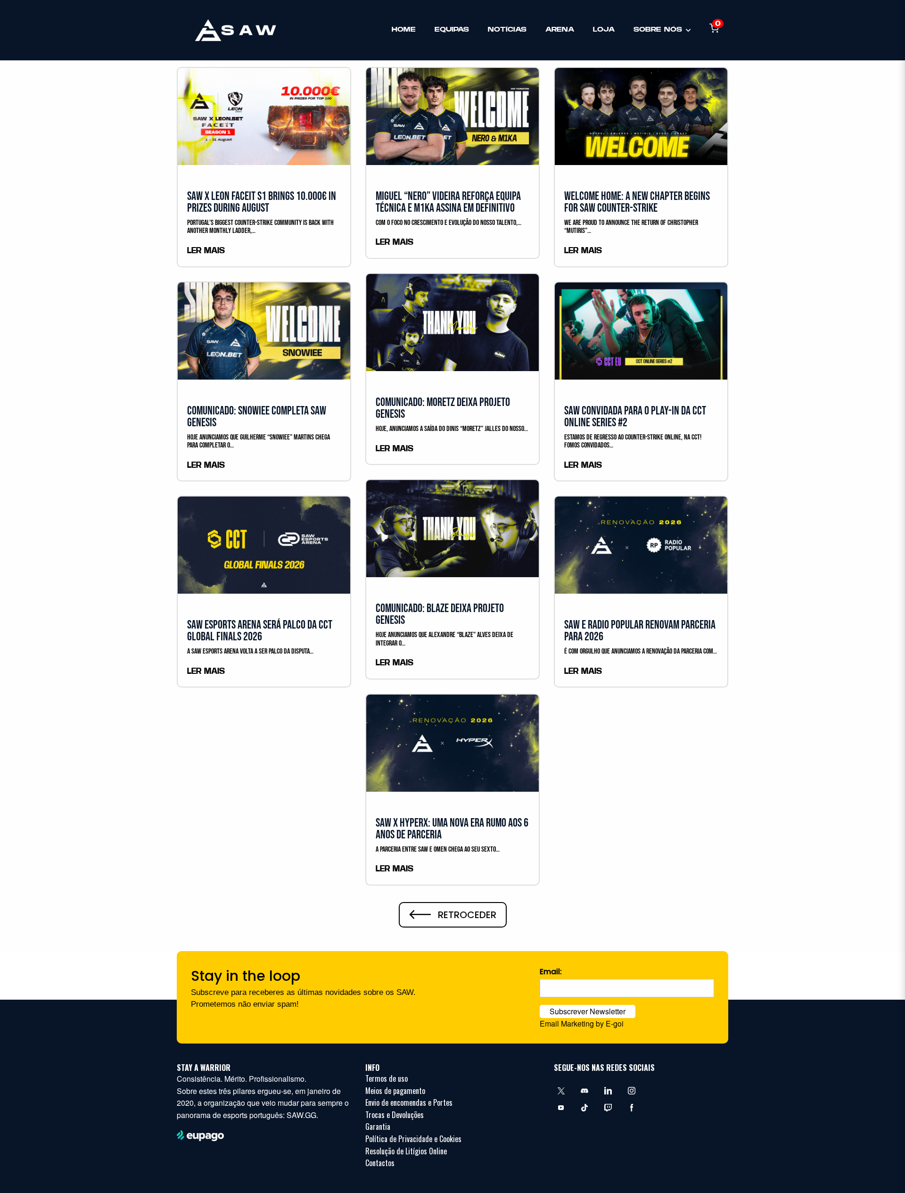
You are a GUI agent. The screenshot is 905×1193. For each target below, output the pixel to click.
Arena (559, 29)
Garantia (377, 1126)
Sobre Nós (658, 29)
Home (404, 29)
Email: (551, 971)
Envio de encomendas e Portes (408, 1102)
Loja (604, 29)
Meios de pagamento (395, 1090)
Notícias (507, 29)
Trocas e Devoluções (394, 1114)
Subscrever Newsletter (587, 1011)
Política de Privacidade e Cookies (413, 1138)
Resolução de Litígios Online (406, 1151)
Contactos (380, 1162)
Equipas (452, 29)
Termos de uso (386, 1078)
